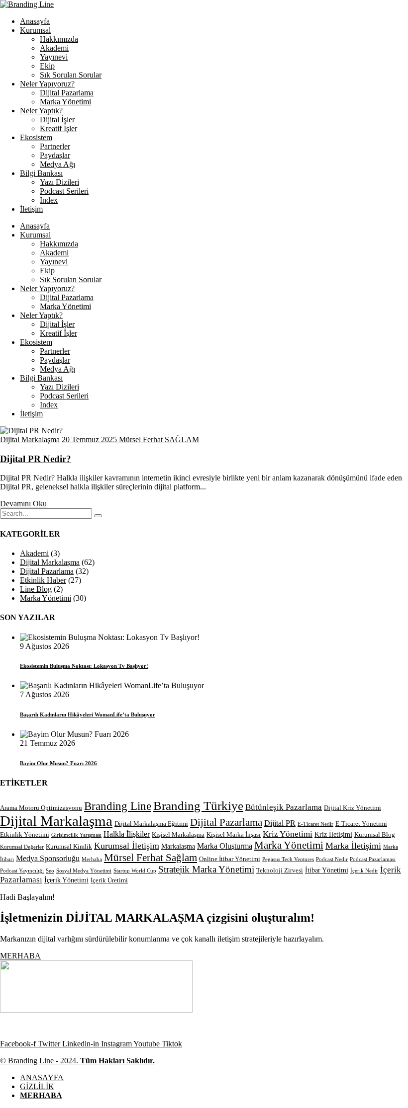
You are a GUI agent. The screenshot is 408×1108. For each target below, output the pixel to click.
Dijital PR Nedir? (35, 459)
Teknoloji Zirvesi (279, 870)
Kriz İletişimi (333, 834)
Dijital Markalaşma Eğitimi (151, 823)
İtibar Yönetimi (326, 870)
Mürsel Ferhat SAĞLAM (159, 439)
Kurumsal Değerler (22, 847)
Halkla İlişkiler (126, 834)
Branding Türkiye (198, 805)
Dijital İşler (57, 119)
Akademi (54, 48)
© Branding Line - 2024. (77, 1060)
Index (49, 200)
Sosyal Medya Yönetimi (83, 870)
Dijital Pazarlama (67, 92)
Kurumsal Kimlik (69, 846)
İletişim (31, 209)
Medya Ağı (57, 164)
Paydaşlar (55, 155)
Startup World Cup (134, 870)
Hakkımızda (59, 39)
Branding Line (117, 806)
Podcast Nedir (332, 859)
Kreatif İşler (58, 128)
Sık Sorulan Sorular (71, 75)
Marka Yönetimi (65, 101)
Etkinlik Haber (43, 580)
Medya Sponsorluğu (48, 858)
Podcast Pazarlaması (373, 859)
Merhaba (92, 859)
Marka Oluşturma (224, 846)
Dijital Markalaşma (30, 439)
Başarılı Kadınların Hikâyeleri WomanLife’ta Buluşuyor (87, 714)
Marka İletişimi (353, 846)
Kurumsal (35, 30)
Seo (50, 870)
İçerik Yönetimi (66, 880)
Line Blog (36, 589)
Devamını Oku (23, 503)
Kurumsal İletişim (126, 846)
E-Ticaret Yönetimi (361, 823)
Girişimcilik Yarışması (76, 835)
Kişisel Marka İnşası (233, 834)
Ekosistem (36, 137)
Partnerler (55, 146)
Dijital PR (280, 823)
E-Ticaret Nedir (315, 824)
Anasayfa (35, 21)
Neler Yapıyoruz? (47, 83)
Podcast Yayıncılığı (22, 870)
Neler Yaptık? (41, 110)
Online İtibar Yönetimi (229, 859)
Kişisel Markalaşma (178, 834)
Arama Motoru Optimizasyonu (41, 807)
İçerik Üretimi (109, 880)
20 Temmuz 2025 (90, 439)
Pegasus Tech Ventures (288, 859)
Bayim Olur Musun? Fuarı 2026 (58, 763)
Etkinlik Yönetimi (24, 834)
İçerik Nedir (364, 870)
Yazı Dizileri (59, 182)
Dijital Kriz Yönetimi (352, 807)
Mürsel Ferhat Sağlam (150, 858)
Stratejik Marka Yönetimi (206, 869)
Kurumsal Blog (374, 834)
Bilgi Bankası (41, 173)
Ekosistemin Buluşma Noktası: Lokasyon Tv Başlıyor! (84, 666)
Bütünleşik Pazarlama (283, 807)
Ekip (47, 66)
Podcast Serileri (64, 191)
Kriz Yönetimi (287, 834)
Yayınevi (54, 57)
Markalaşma (178, 846)
